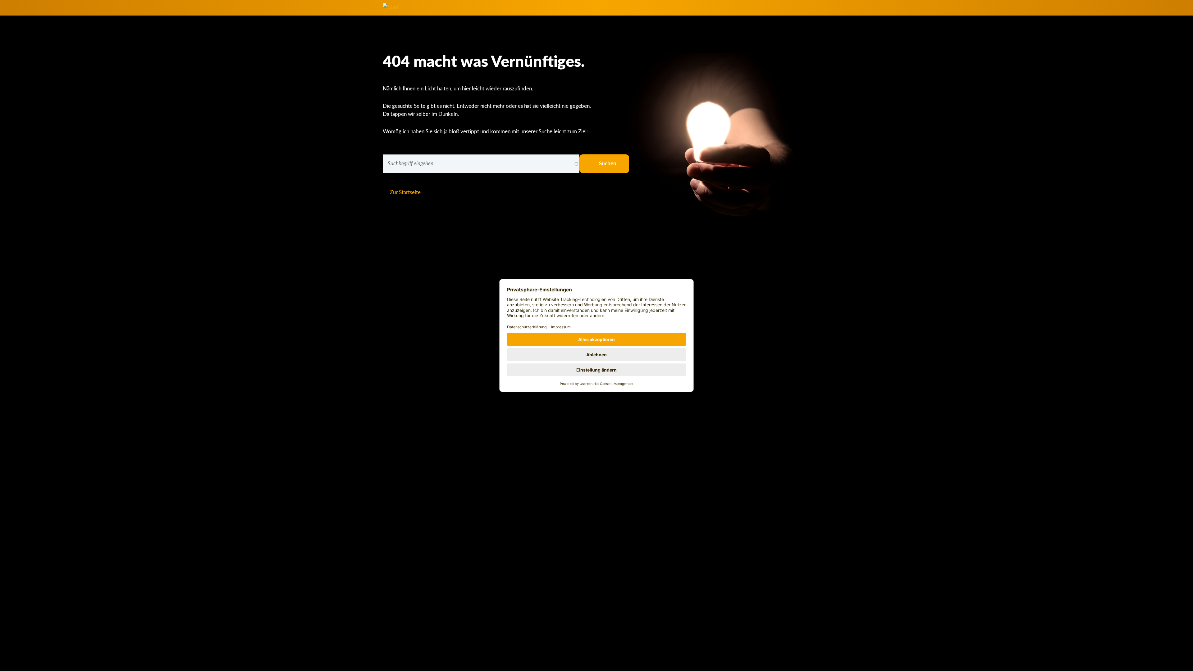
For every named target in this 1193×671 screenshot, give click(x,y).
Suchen (607, 163)
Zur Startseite (405, 192)
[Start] (391, 7)
